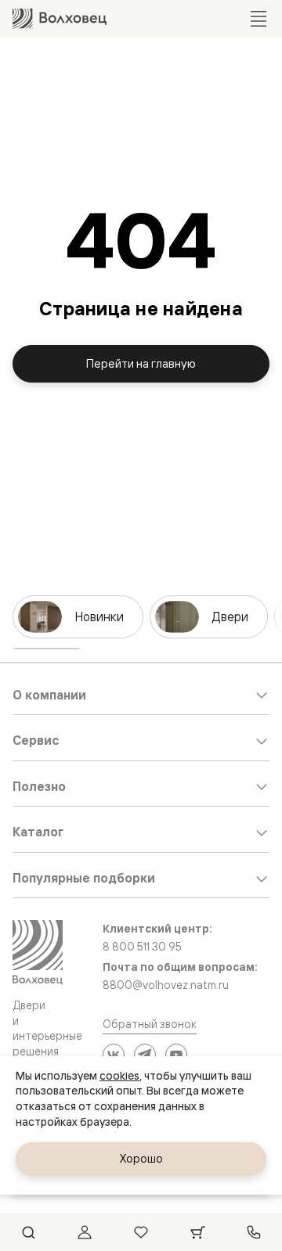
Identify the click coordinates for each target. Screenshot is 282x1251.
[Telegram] (145, 1055)
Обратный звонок (150, 1023)
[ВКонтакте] (114, 1055)
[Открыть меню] (258, 19)
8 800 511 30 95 (142, 946)
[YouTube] (176, 1055)
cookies (119, 1076)
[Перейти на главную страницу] (60, 18)
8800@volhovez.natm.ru (166, 985)
